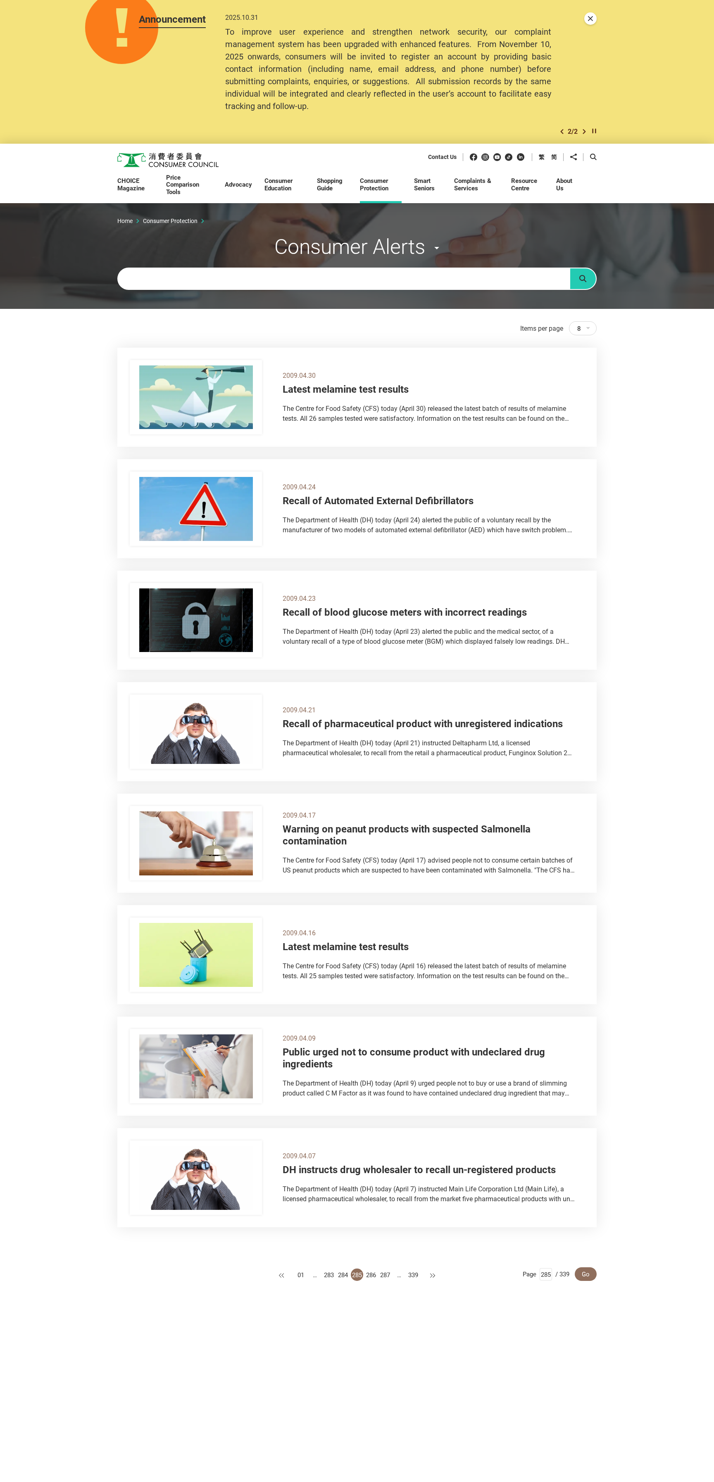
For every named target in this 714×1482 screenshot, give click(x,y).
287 (385, 1275)
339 (413, 1275)
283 (329, 1275)
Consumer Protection (170, 221)
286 (371, 1275)
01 (301, 1275)
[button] (561, 131)
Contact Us (442, 157)
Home (125, 221)
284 (343, 1275)
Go (586, 1274)
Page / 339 (546, 1274)
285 (357, 1275)
